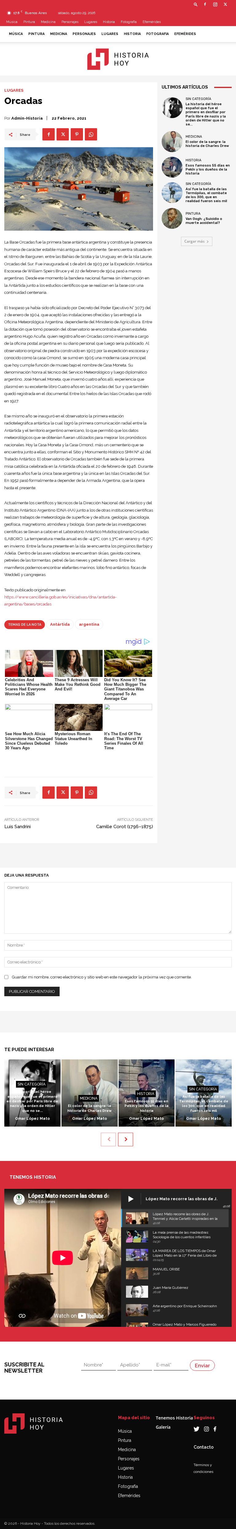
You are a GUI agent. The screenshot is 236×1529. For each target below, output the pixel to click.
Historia (109, 22)
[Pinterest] (77, 134)
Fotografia (129, 22)
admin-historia (27, 118)
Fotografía (128, 1486)
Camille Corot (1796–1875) (124, 826)
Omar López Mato (32, 1118)
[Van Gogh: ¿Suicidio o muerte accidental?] (172, 218)
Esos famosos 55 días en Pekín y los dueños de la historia (208, 169)
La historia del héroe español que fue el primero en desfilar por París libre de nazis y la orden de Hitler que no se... (206, 114)
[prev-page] (108, 1139)
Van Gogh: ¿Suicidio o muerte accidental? (204, 221)
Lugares (90, 22)
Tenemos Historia (174, 1418)
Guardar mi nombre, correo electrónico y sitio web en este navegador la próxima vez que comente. (102, 977)
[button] (195, 4)
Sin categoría (198, 99)
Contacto (204, 1447)
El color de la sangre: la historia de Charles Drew (207, 144)
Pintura (29, 22)
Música (12, 22)
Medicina (48, 22)
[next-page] (125, 1139)
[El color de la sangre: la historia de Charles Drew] (172, 141)
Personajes (69, 22)
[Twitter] (225, 4)
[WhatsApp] (91, 134)
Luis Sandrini (17, 826)
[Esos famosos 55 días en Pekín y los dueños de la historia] (172, 167)
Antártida (60, 624)
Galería (163, 1427)
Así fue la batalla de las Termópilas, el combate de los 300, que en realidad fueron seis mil (206, 195)
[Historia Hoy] (118, 59)
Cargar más (194, 241)
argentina (89, 624)
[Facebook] (205, 4)
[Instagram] (215, 4)
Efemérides (152, 22)
